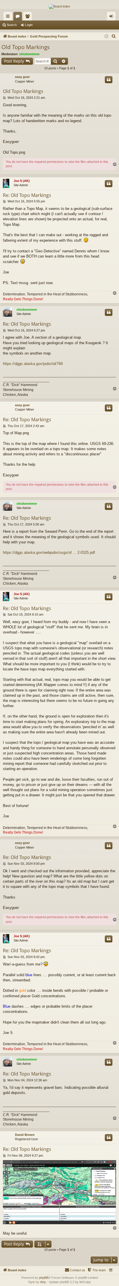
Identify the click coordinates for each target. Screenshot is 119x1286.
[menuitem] (113, 36)
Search (12, 25)
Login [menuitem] (112, 17)
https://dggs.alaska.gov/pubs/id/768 (33, 363)
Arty (43, 1282)
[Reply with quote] (108, 79)
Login (29, 25)
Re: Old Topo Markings (27, 195)
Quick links (9, 17)
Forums (19, 17)
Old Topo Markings (25, 47)
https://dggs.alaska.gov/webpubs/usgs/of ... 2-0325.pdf (49, 552)
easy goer (22, 77)
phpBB (43, 1277)
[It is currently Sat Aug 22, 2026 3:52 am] (106, 36)
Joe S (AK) (22, 180)
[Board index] (59, 6)
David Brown (25, 1134)
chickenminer (29, 54)
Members (28, 17)
